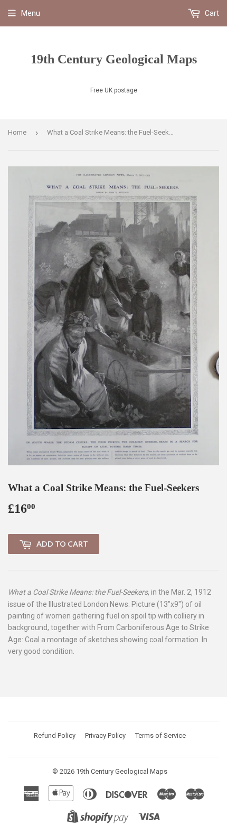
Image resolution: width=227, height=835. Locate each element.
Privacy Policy (105, 735)
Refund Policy (54, 735)
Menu (30, 13)
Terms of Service (160, 735)
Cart (211, 13)
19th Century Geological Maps (114, 59)
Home (17, 132)
